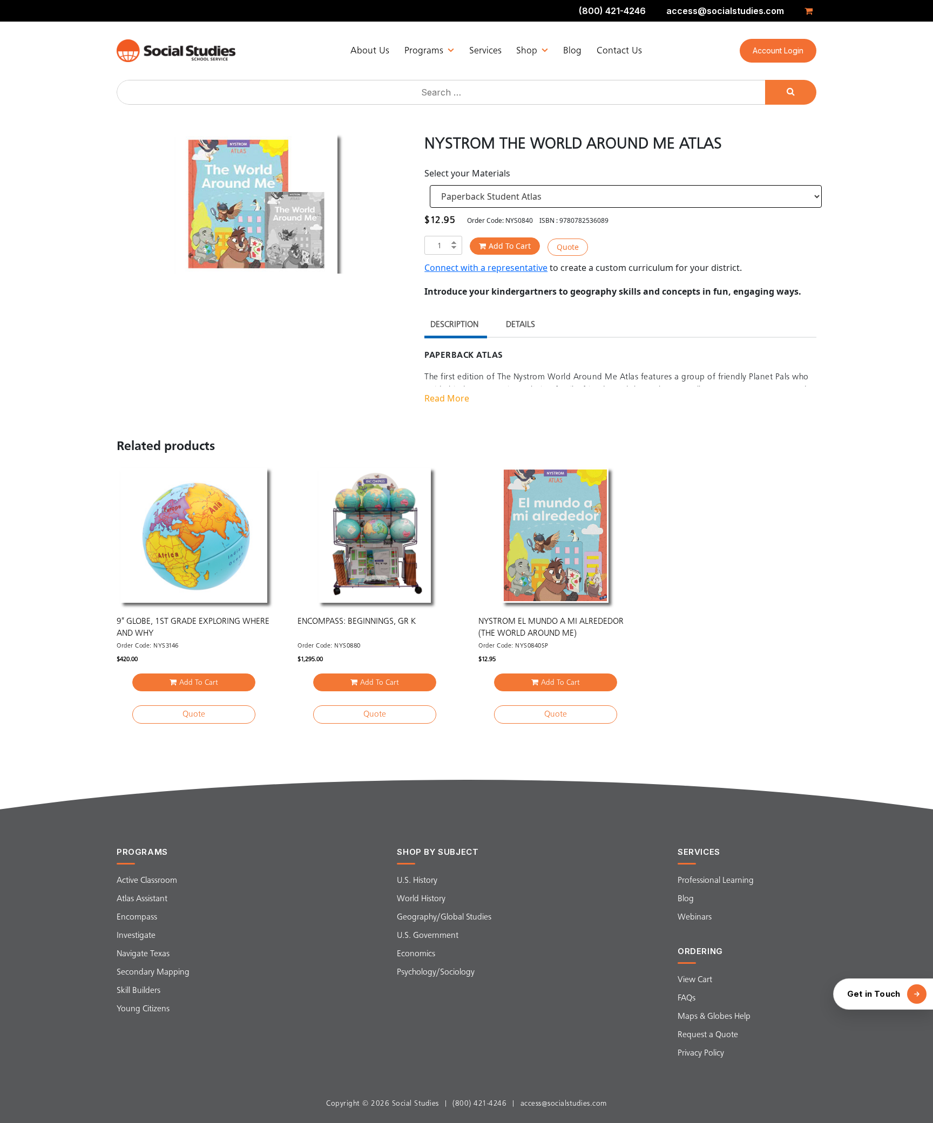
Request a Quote (708, 1035)
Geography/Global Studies (444, 917)
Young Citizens (143, 1009)
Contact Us (619, 51)
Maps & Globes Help (714, 1016)
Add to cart (510, 246)
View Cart (695, 980)
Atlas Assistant (142, 899)
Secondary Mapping (153, 972)
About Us (369, 51)
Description (454, 325)
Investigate (136, 935)
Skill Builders (138, 990)
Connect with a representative (485, 268)
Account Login (778, 50)
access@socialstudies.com (725, 10)
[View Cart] (810, 10)
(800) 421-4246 (612, 10)
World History (421, 899)
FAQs (686, 998)
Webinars (695, 917)
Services (485, 51)
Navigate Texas (143, 954)
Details (520, 325)
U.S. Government (427, 935)
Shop (526, 51)
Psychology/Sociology (436, 972)
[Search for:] (442, 92)
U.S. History (417, 880)
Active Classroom (147, 880)
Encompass (137, 917)
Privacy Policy (701, 1053)
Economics (416, 954)
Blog (572, 51)
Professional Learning (716, 880)
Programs (423, 51)
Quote (568, 247)
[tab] (454, 326)
